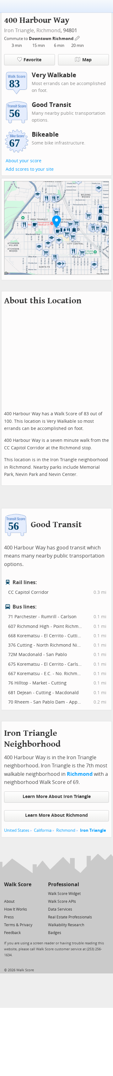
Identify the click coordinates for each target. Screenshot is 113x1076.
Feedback (12, 933)
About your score (23, 161)
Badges (54, 933)
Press (9, 917)
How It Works (15, 909)
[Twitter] (7, 893)
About (9, 901)
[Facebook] (17, 893)
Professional (63, 884)
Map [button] (87, 60)
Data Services (60, 909)
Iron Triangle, (19, 30)
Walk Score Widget (64, 894)
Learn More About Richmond (56, 815)
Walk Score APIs (62, 901)
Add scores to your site (30, 169)
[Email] (27, 893)
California (42, 830)
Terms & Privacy (18, 925)
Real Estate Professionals (70, 917)
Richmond (48, 30)
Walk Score (17, 884)
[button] (56, 221)
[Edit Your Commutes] (77, 38)
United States (16, 830)
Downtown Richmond (51, 38)
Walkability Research (66, 925)
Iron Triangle (93, 830)
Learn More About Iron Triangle (57, 796)
